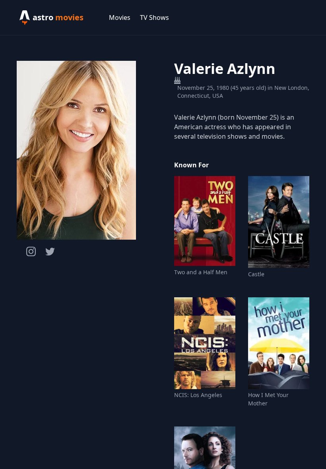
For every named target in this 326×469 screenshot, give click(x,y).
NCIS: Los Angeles (198, 395)
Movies (119, 17)
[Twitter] (50, 251)
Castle (256, 274)
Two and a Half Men (200, 272)
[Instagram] (31, 251)
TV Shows (154, 17)
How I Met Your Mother (268, 399)
